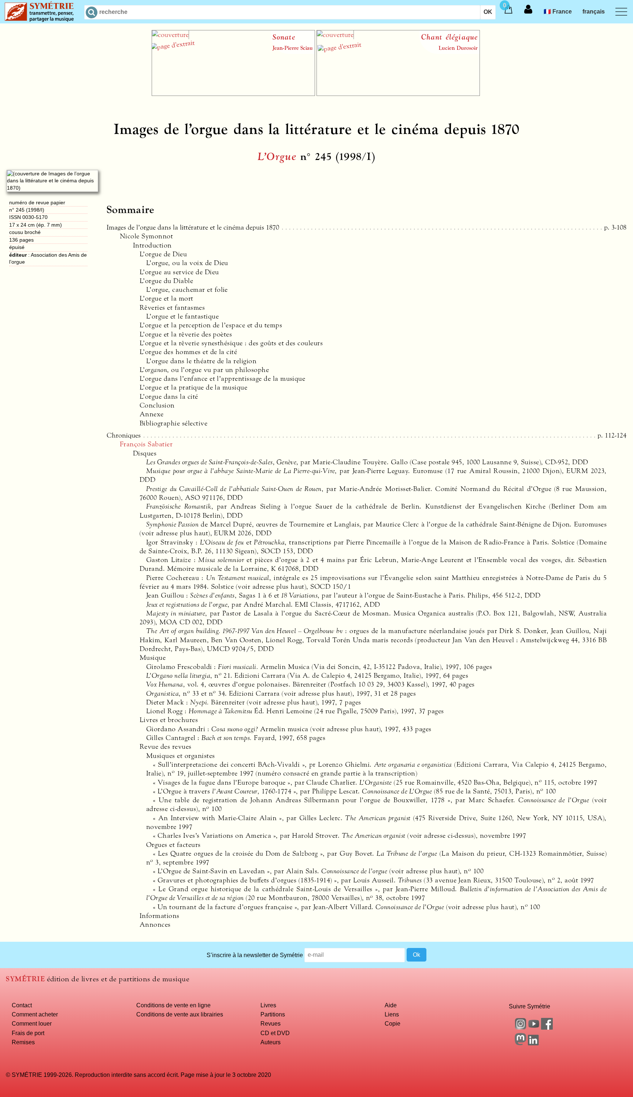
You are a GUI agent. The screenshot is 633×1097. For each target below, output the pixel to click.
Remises (23, 1042)
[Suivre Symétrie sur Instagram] (520, 1027)
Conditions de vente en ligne (173, 1005)
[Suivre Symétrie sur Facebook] (547, 1027)
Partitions (272, 1014)
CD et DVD (275, 1033)
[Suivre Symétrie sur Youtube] (534, 1027)
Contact (22, 1005)
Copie (392, 1023)
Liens (392, 1014)
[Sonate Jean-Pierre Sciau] (233, 93)
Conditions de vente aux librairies (179, 1014)
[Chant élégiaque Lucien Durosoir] (398, 93)
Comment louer (32, 1023)
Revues (270, 1023)
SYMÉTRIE (25, 978)
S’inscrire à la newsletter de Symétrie (255, 954)
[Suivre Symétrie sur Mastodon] (520, 1043)
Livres (268, 1005)
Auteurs (270, 1042)
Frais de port (28, 1033)
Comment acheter (35, 1014)
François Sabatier (146, 444)
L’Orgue (277, 157)
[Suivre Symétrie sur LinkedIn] (534, 1043)
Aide (391, 1005)
